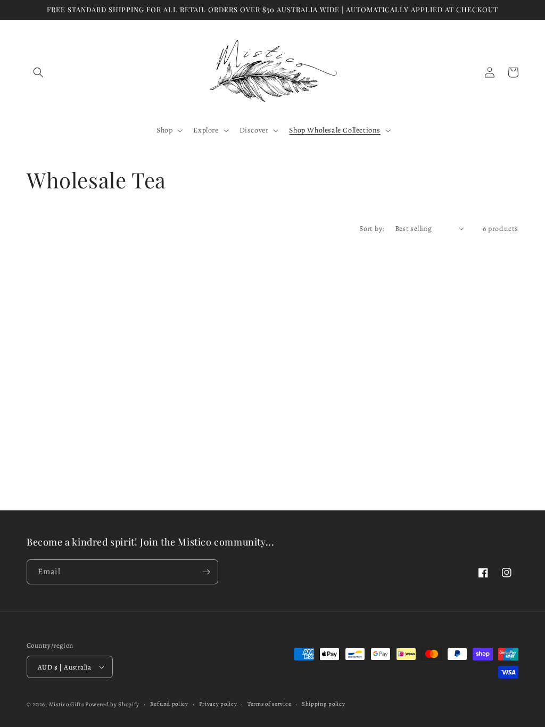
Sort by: (371, 229)
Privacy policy (218, 704)
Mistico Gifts (66, 704)
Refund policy (169, 704)
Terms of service (269, 704)
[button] (38, 72)
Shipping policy (323, 704)
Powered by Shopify (112, 704)
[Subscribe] (206, 571)
